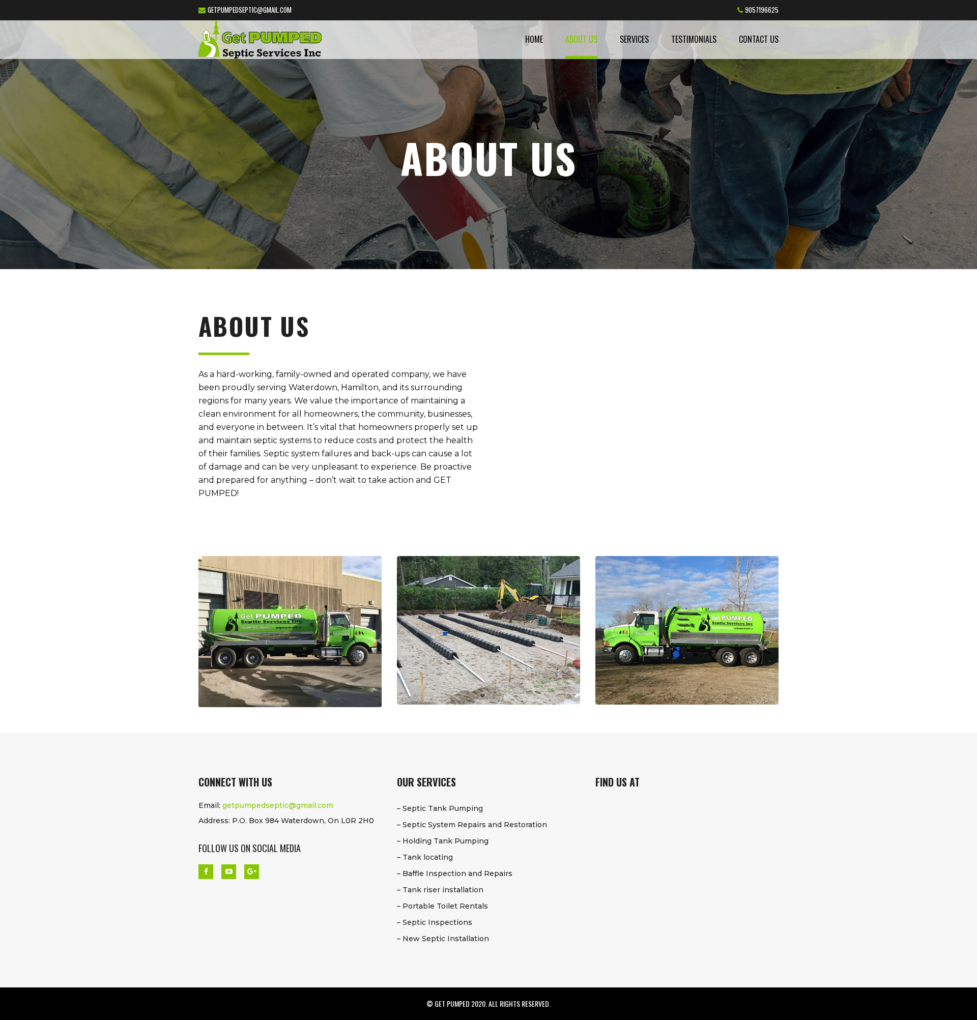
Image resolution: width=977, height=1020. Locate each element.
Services (634, 39)
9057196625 (762, 10)
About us (581, 39)
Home (534, 39)
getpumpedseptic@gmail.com (250, 10)
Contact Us (759, 39)
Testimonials (693, 39)
